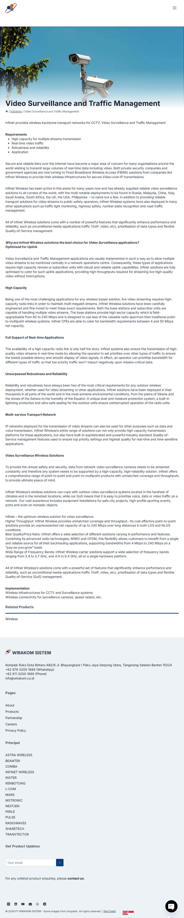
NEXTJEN (12, 806)
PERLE (10, 811)
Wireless (11, 619)
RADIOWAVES (15, 823)
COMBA (11, 766)
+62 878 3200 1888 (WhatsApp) (29, 669)
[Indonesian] (131, 912)
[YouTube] (23, 904)
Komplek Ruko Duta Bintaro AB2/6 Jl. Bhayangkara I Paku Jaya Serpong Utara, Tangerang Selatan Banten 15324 (88, 665)
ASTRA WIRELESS (18, 755)
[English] (125, 912)
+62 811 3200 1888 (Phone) (26, 674)
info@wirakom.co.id (19, 678)
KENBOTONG (15, 783)
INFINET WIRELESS (19, 772)
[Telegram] (45, 904)
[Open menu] (174, 7)
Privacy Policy (15, 730)
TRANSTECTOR (17, 834)
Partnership (13, 718)
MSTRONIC (13, 800)
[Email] (30, 904)
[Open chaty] (171, 906)
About (9, 705)
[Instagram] (8, 904)
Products (12, 711)
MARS (10, 795)
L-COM (10, 789)
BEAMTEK (12, 761)
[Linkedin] (16, 904)
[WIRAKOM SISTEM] (12, 7)
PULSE (10, 817)
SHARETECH (14, 829)
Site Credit (109, 911)
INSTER (11, 778)
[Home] (6, 111)
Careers (11, 724)
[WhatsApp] (37, 904)
